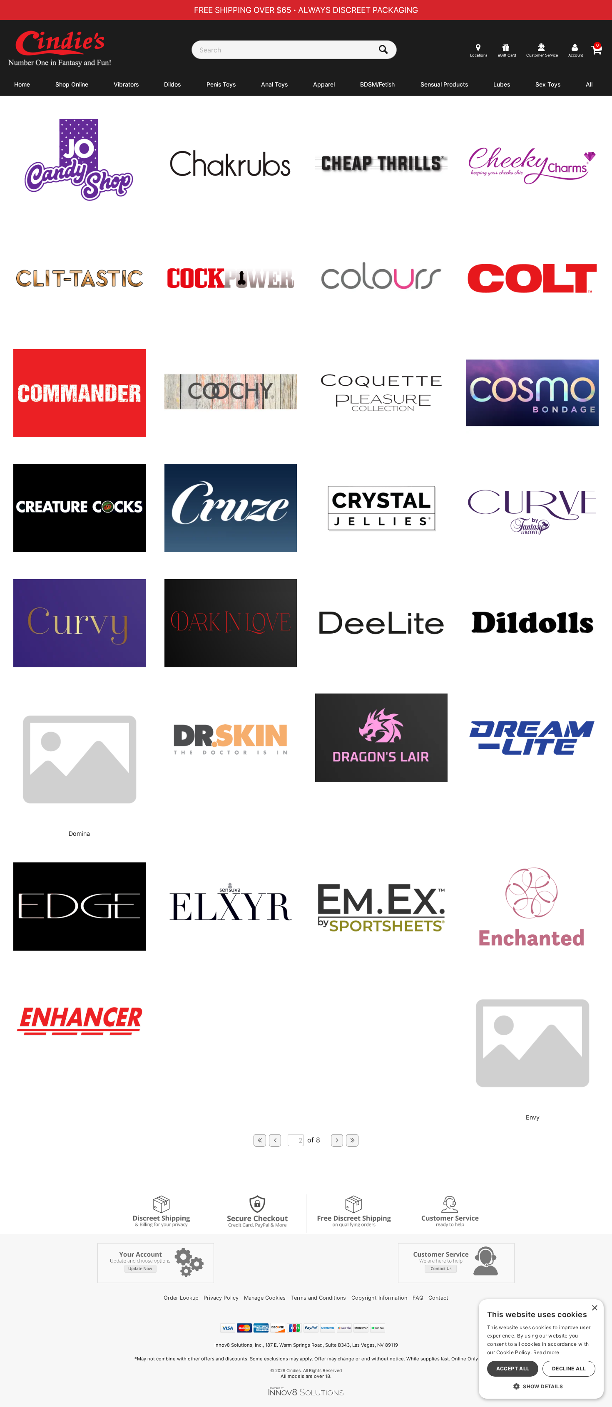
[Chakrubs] (230, 205)
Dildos (172, 84)
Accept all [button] (513, 1368)
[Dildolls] (532, 665)
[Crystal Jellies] (381, 550)
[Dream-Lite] (532, 779)
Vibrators (126, 84)
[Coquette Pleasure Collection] (381, 435)
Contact (438, 1298)
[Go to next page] (337, 1140)
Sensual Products (444, 84)
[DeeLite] (381, 665)
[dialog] (541, 1349)
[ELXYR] (230, 948)
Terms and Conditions (318, 1298)
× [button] (594, 1308)
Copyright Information (379, 1298)
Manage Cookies (265, 1298)
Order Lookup (181, 1298)
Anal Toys (274, 84)
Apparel (324, 84)
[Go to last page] (352, 1140)
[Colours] (381, 320)
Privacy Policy (221, 1298)
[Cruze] (230, 549)
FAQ (418, 1298)
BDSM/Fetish (377, 84)
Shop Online (71, 84)
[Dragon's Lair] (381, 779)
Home (22, 84)
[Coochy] (230, 435)
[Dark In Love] (230, 665)
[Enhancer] (79, 1063)
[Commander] (79, 435)
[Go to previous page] (275, 1140)
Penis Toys (221, 84)
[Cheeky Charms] (532, 205)
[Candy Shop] (79, 205)
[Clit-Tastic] (79, 320)
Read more (546, 1352)
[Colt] (532, 320)
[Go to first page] (260, 1140)
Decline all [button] (569, 1368)
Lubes (501, 84)
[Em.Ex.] (381, 948)
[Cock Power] (230, 320)
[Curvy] (79, 665)
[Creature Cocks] (79, 549)
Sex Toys (547, 84)
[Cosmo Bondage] (532, 435)
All (589, 84)
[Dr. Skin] (230, 779)
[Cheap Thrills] (381, 205)
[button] (541, 1386)
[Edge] (79, 948)
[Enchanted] (532, 948)
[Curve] (532, 550)
